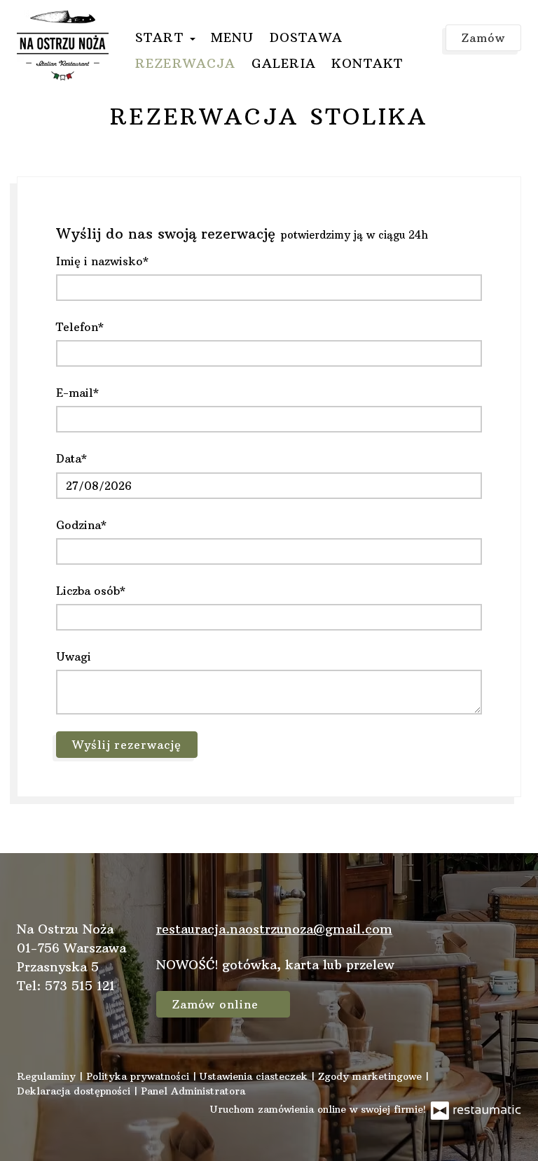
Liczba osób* (90, 591)
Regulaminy (48, 1076)
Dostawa (306, 37)
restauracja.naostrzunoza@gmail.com (274, 929)
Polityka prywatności (139, 1076)
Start (161, 37)
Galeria (283, 63)
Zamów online (217, 1004)
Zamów (483, 38)
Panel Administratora (193, 1091)
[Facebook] (459, 946)
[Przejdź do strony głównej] (63, 45)
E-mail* (77, 393)
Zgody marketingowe (371, 1076)
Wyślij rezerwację (126, 745)
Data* (71, 458)
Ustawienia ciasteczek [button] (255, 1076)
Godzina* (81, 525)
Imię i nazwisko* (102, 261)
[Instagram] (503, 946)
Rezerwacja (185, 63)
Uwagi (73, 656)
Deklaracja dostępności (75, 1091)
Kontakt (367, 63)
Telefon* (80, 327)
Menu (232, 37)
